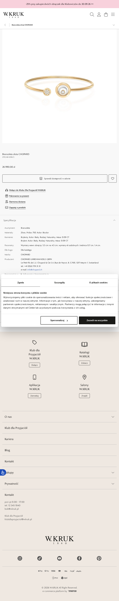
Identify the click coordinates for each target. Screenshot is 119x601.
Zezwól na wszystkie (97, 320)
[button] (59, 86)
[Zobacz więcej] (114, 25)
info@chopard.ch (34, 269)
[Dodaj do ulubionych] (113, 178)
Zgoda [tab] (20, 282)
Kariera (9, 439)
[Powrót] (5, 25)
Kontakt (9, 461)
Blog (7, 450)
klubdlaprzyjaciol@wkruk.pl (18, 519)
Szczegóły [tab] (59, 282)
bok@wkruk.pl (12, 508)
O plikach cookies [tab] (98, 282)
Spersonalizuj (57, 320)
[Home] (13, 15)
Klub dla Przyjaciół (16, 428)
